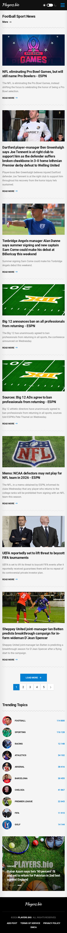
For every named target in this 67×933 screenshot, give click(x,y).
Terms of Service (30, 923)
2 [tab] (14, 885)
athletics (20, 755)
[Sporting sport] (7, 732)
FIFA (17, 813)
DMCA (34, 927)
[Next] (51, 687)
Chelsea (19, 790)
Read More (8, 98)
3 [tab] (19, 885)
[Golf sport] (7, 824)
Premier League (24, 801)
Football (20, 720)
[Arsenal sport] (7, 766)
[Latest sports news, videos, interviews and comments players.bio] (10, 5)
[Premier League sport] (7, 801)
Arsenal (19, 767)
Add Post (12, 923)
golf (17, 824)
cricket (11, 866)
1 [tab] (9, 885)
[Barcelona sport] (7, 778)
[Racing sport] (7, 743)
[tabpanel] (33, 863)
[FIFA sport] (7, 813)
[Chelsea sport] (7, 789)
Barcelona (21, 778)
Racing (19, 743)
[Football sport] (7, 720)
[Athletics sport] (7, 755)
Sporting (20, 732)
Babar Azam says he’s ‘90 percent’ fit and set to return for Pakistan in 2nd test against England (33, 875)
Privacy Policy (51, 923)
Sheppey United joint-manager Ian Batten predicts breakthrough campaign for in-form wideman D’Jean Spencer (32, 633)
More (5, 21)
